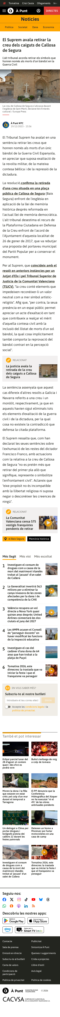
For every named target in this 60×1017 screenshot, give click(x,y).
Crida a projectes (40, 959)
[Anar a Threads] (48, 900)
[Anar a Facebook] (5, 900)
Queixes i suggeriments (43, 953)
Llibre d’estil (37, 965)
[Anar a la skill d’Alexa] (7, 929)
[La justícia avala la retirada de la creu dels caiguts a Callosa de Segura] (48, 371)
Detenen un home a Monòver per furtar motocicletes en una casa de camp (42, 832)
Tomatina (14, 3)
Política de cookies (41, 980)
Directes (52, 10)
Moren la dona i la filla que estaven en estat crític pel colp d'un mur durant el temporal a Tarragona (15, 796)
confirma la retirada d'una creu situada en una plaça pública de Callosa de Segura (26, 188)
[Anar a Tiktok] (27, 900)
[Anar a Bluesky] (41, 900)
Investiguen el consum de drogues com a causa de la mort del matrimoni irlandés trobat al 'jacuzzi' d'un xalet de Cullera (14, 869)
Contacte (7, 941)
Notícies (30, 19)
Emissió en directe (12, 953)
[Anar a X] (12, 900)
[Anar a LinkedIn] (26, 906)
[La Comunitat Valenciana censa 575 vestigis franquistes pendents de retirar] (48, 522)
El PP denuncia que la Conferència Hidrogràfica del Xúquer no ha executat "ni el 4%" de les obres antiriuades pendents (44, 797)
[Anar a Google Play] (13, 920)
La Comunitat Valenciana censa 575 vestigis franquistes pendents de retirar (21, 523)
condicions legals (34, 706)
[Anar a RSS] (34, 906)
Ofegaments (43, 3)
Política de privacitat (13, 980)
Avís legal (36, 971)
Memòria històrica (39, 538)
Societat (22, 27)
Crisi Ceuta (28, 3)
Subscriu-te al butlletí (13, 959)
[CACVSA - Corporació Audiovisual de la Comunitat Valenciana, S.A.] (26, 999)
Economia (48, 27)
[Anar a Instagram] (19, 900)
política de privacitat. (23, 710)
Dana (35, 27)
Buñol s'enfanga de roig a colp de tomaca (44, 760)
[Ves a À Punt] (18, 11)
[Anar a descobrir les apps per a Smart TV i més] (29, 929)
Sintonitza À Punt (40, 947)
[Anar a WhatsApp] (4, 906)
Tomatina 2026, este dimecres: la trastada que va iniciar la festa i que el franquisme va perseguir (43, 868)
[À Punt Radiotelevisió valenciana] (20, 991)
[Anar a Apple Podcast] (19, 906)
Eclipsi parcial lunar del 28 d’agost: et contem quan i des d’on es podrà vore (15, 763)
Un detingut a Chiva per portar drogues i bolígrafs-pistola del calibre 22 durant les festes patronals (15, 834)
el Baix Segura (16, 538)
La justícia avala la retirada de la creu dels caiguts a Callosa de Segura (21, 371)
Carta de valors (10, 965)
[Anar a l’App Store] (38, 920)
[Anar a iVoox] (12, 906)
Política (9, 27)
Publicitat (36, 941)
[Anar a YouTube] (34, 900)
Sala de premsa (10, 947)
